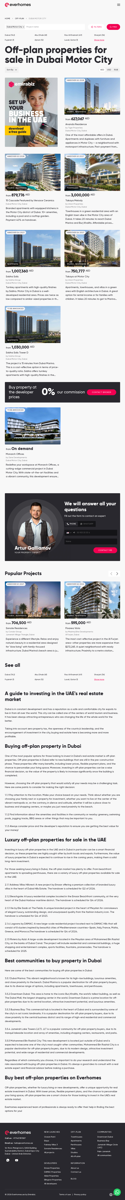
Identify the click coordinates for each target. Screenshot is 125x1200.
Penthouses (76, 1145)
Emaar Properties (52, 1168)
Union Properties (75, 204)
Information (78, 1163)
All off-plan (76, 1156)
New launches (52, 1132)
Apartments (80, 112)
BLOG (74, 1179)
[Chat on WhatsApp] (117, 1192)
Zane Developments (18, 458)
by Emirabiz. (30, 1195)
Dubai (84, 131)
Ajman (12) (39, 40)
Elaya (46, 1141)
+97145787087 (19, 1138)
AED (102, 70)
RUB (116, 70)
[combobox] (70, 533)
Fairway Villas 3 (51, 1145)
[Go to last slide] (9, 172)
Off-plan (19, 19)
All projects (49, 1153)
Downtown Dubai (105, 1137)
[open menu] (118, 4)
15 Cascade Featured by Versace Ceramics (30, 200)
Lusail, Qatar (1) (71, 40)
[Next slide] (56, 172)
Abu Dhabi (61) (41, 35)
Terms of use (65, 1195)
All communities (104, 1155)
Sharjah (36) (99, 35)
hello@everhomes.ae (23, 1143)
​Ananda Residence (76, 124)
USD (109, 70)
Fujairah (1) (9, 40)
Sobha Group (15, 280)
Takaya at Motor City (77, 276)
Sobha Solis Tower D (17, 353)
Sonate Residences (16, 628)
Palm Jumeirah (103, 1152)
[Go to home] (22, 1133)
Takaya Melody (74, 200)
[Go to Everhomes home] (18, 5)
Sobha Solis (12, 276)
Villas (73, 1149)
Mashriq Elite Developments (80, 632)
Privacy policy (80, 1195)
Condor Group (15, 632)
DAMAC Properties (52, 1172)
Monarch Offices (15, 454)
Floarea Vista (72, 628)
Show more (99, 40)
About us (75, 1168)
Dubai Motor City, (73, 131)
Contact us (76, 1172)
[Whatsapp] (8, 1160)
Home (7, 19)
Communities (104, 1132)
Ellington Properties (53, 1180)
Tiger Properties (75, 128)
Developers (50, 1163)
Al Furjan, (69, 635)
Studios (70, 112)
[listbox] (12, 70)
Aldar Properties (51, 1176)
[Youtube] (17, 1160)
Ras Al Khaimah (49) (73, 35)
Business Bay (103, 1141)
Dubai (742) (10, 35)
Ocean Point (49, 1137)
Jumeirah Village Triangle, (17, 635)
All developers (50, 1184)
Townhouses (72, 188)
